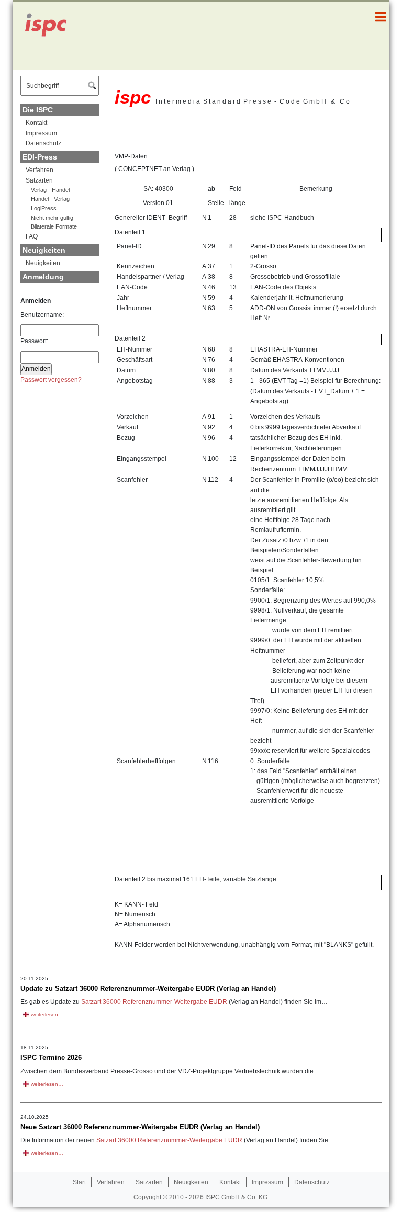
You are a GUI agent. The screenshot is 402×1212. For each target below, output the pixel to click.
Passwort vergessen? (51, 379)
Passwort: (34, 341)
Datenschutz (43, 143)
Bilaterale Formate (54, 226)
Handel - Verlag (50, 199)
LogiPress (44, 208)
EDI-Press (40, 157)
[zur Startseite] (52, 36)
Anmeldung (43, 277)
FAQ (32, 236)
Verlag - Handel (50, 190)
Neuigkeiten (44, 250)
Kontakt (36, 123)
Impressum (41, 133)
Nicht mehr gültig (52, 217)
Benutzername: (42, 315)
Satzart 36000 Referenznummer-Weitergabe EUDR (154, 1001)
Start (79, 1182)
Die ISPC (38, 110)
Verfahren (39, 170)
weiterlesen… (47, 1014)
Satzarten (39, 180)
